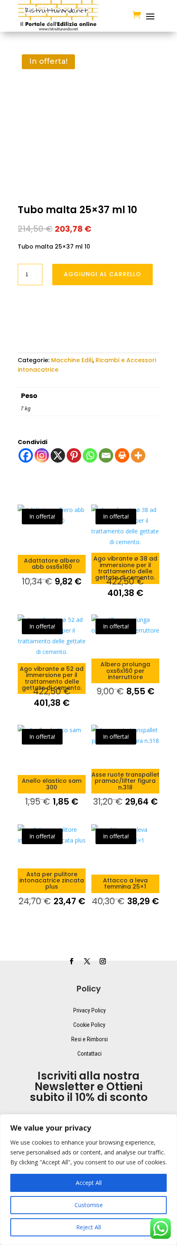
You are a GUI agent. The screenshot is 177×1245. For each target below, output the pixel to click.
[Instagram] (42, 455)
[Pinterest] (74, 455)
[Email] (106, 455)
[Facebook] (26, 455)
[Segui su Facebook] (71, 961)
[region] (88, 1179)
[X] (58, 455)
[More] (138, 455)
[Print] (122, 455)
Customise (89, 1205)
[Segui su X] (87, 961)
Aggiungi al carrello (102, 274)
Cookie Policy (89, 1025)
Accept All (89, 1183)
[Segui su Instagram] (102, 961)
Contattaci (89, 1053)
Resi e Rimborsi (89, 1039)
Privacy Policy (89, 1010)
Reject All (88, 1227)
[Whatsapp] (90, 455)
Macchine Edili (72, 360)
